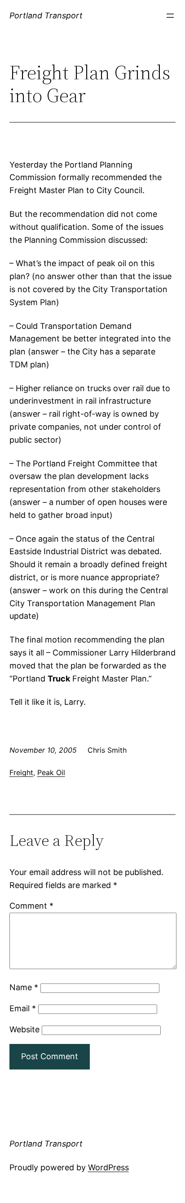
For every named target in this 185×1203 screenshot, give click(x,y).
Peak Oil (51, 772)
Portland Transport (46, 15)
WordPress (108, 1167)
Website (24, 1029)
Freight (21, 772)
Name (23, 987)
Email (22, 1008)
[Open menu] (170, 15)
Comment (31, 905)
